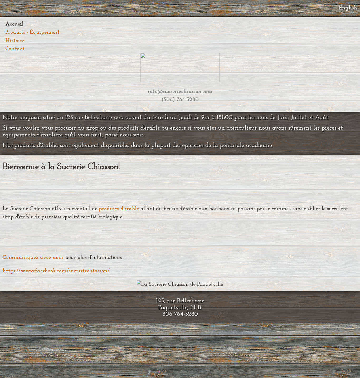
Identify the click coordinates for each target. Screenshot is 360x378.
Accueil (14, 24)
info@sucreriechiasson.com (180, 91)
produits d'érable (119, 209)
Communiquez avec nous (33, 257)
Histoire (15, 40)
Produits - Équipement (32, 32)
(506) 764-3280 (180, 99)
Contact (15, 49)
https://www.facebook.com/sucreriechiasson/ (56, 271)
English (348, 8)
